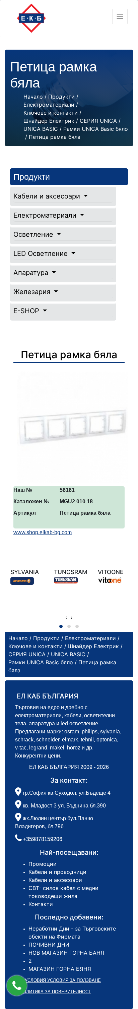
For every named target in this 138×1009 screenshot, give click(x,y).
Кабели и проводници (57, 871)
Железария (32, 292)
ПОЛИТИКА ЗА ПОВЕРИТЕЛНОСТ (55, 991)
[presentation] (66, 617)
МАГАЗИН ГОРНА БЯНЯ (59, 968)
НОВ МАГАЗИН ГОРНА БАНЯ (66, 952)
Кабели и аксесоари (47, 196)
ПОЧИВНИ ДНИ (48, 944)
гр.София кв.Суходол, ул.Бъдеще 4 (66, 793)
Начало (33, 96)
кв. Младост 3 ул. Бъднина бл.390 (63, 805)
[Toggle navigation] (120, 16)
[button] (17, 985)
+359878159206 (42, 839)
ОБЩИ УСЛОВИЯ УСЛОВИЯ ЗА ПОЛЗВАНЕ (55, 980)
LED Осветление (41, 253)
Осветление (34, 234)
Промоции (42, 863)
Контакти (40, 904)
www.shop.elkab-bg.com (42, 532)
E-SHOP (27, 311)
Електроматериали (45, 215)
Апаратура (31, 273)
